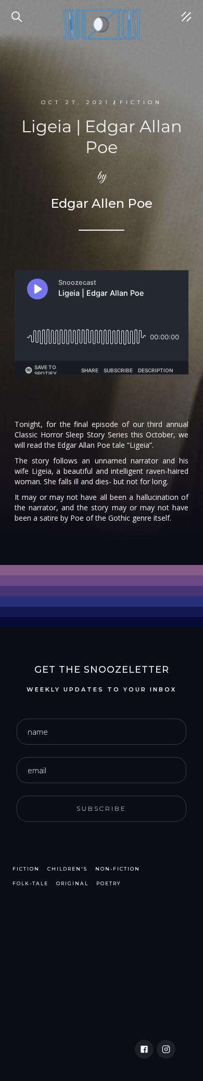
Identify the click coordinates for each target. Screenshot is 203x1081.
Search (18, 10)
